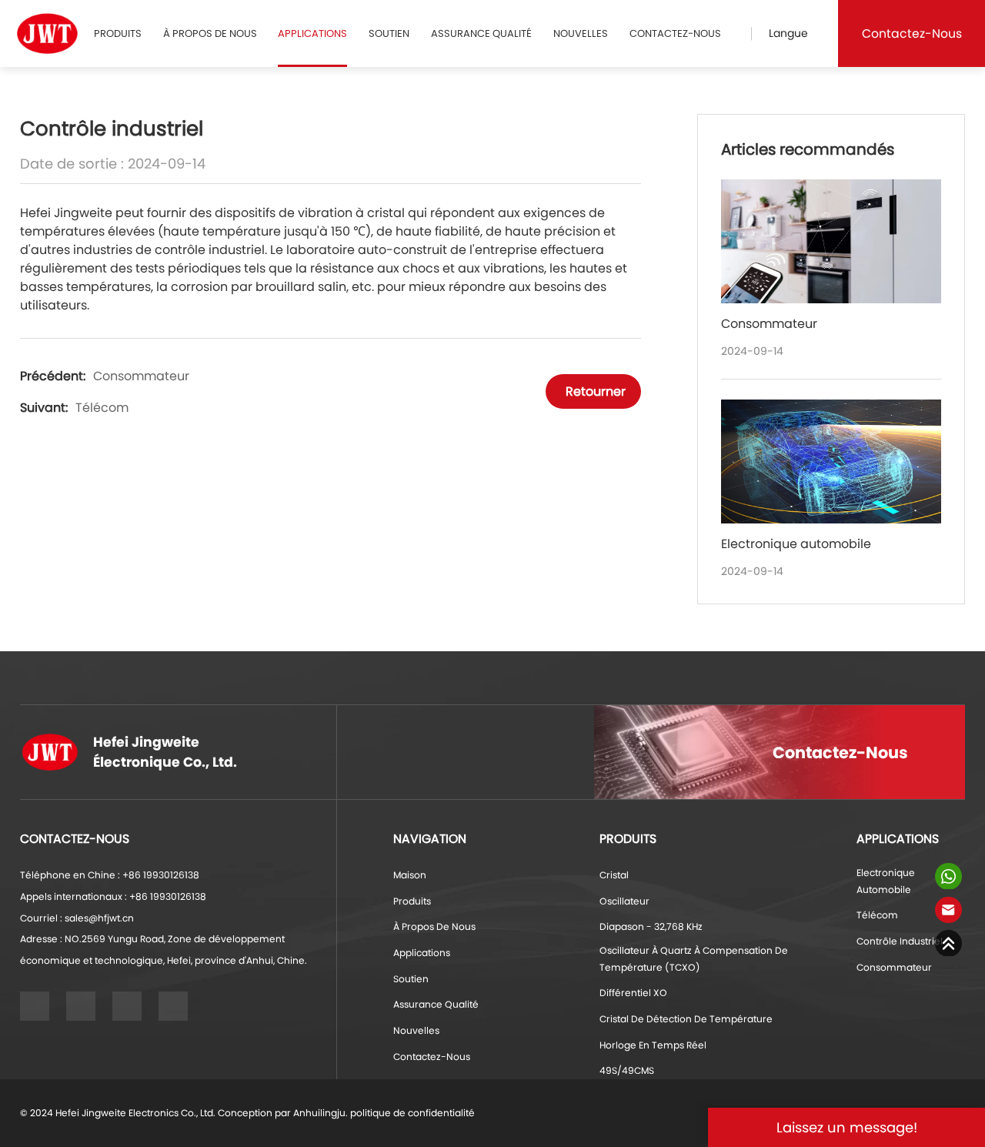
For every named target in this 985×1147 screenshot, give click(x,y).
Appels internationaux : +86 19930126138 (113, 896)
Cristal (614, 874)
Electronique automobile (885, 881)
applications (312, 33)
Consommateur (141, 376)
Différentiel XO (633, 992)
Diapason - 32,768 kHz (651, 926)
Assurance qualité (481, 33)
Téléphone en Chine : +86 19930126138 (109, 874)
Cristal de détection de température (686, 1018)
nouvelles (580, 33)
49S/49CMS (626, 1070)
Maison (409, 874)
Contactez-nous (675, 33)
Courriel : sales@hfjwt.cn (77, 918)
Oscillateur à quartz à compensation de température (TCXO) (693, 959)
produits (118, 33)
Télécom (102, 407)
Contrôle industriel (899, 941)
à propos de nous (210, 33)
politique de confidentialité (412, 1112)
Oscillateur (624, 901)
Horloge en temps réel (652, 1045)
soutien (389, 33)
